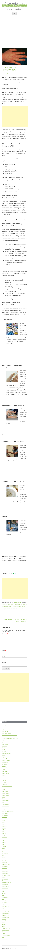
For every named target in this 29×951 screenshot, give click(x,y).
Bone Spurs (4, 808)
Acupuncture (5, 731)
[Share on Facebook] (9, 573)
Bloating (4, 798)
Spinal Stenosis (5, 917)
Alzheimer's (4, 751)
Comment (5, 634)
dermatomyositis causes (16, 604)
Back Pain (4, 782)
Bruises (3, 820)
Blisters (3, 797)
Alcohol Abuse (5, 744)
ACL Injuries (4, 727)
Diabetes (4, 840)
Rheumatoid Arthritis (6, 910)
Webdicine (14, 4)
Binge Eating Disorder (7, 786)
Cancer (3, 824)
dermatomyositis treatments (8, 608)
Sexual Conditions (6, 911)
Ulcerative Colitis (6, 928)
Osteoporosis (5, 897)
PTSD (3, 904)
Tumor (3, 926)
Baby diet (4, 780)
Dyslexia (4, 849)
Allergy (3, 749)
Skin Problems (5, 913)
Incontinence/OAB (6, 875)
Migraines (4, 890)
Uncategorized (5, 930)
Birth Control (5, 791)
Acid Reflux (4, 726)
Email (3, 656)
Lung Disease (5, 879)
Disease (4, 846)
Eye (3, 851)
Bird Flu (3, 789)
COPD (3, 829)
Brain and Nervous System (8, 811)
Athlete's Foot (5, 771)
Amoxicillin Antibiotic (6, 753)
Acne (3, 729)
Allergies (4, 747)
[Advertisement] (14, 31)
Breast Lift (4, 817)
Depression (4, 837)
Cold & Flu (4, 828)
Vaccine (3, 933)
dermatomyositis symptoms (19, 606)
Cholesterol (4, 826)
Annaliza (4, 610)
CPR (3, 831)
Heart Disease (5, 860)
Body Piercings (5, 804)
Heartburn (4, 862)
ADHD (3, 737)
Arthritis (3, 766)
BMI (3, 802)
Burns (3, 822)
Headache (4, 859)
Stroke (3, 922)
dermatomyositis (6, 604)
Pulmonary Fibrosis (6, 906)
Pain (3, 899)
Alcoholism (4, 746)
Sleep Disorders (5, 915)
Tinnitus (4, 924)
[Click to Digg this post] (11, 573)
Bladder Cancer (5, 793)
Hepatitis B (4, 868)
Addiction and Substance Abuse (9, 735)
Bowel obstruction (6, 809)
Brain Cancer (5, 813)
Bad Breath (4, 784)
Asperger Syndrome (6, 767)
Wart (3, 937)
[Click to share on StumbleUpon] (13, 573)
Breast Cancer (5, 815)
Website (4, 662)
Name (4, 650)
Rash (3, 908)
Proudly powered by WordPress (9, 948)
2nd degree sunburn (7, 619)
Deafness (4, 833)
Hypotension (5, 873)
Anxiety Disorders (6, 760)
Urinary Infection (6, 931)
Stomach (4, 919)
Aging (3, 740)
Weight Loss (5, 939)
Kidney (3, 877)
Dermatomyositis (17, 602)
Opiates (4, 893)
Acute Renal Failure (6, 733)
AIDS (3, 742)
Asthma (3, 769)
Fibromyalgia (5, 853)
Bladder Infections (6, 795)
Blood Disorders (5, 800)
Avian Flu (4, 777)
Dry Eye (3, 848)
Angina (3, 757)
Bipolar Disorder (6, 788)
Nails (3, 891)
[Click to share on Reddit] (15, 573)
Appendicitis (5, 762)
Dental (3, 835)
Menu (14, 13)
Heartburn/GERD (6, 864)
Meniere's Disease (6, 882)
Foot (3, 855)
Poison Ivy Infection (6, 901)
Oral (3, 895)
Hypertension (5, 871)
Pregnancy (4, 902)
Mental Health (5, 888)
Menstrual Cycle (5, 886)
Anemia (3, 755)
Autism (3, 775)
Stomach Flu (5, 921)
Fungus (3, 857)
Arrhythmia (4, 764)
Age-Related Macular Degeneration (10, 738)
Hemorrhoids (5, 866)
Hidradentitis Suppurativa (8, 870)
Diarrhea (4, 842)
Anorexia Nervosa (6, 758)
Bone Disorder (5, 806)
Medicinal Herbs (5, 880)
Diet (3, 844)
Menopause (5, 884)
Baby (3, 778)
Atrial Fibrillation (5, 773)
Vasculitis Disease (6, 935)
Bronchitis (4, 819)
